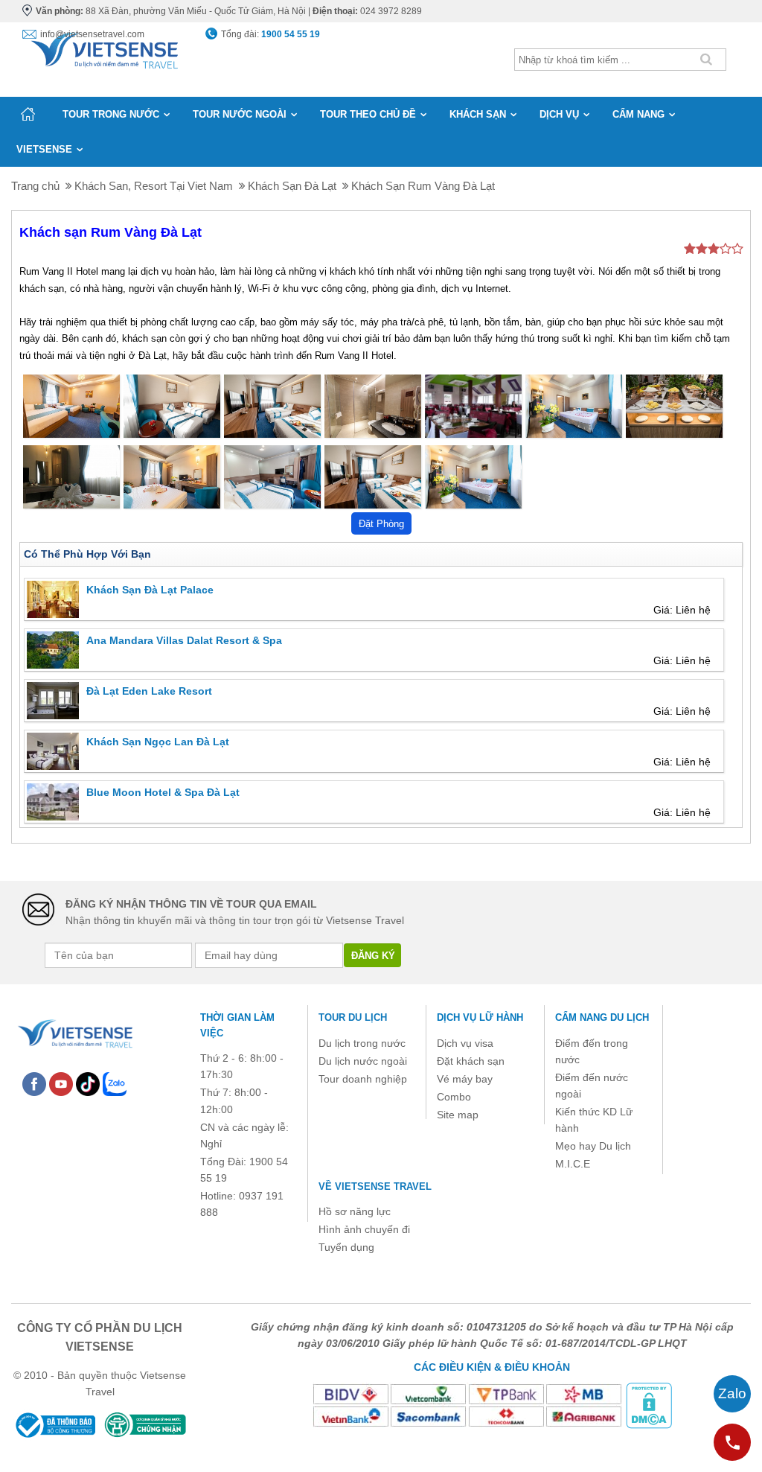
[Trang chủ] (28, 114)
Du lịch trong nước (362, 1043)
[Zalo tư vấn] (732, 1393)
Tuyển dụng (346, 1247)
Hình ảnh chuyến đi (364, 1229)
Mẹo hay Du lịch (593, 1146)
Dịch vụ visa (465, 1043)
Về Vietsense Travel (375, 1186)
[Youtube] (61, 1083)
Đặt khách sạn (471, 1061)
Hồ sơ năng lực (354, 1211)
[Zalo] (115, 1083)
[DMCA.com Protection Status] (649, 1405)
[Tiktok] (88, 1083)
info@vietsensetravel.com (92, 34)
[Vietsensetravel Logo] (74, 1031)
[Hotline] (732, 1442)
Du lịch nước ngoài (362, 1061)
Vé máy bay (465, 1079)
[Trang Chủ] (103, 48)
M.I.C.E (572, 1164)
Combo (454, 1097)
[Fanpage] (34, 1083)
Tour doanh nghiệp (362, 1079)
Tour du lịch (352, 1017)
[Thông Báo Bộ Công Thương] (54, 1424)
